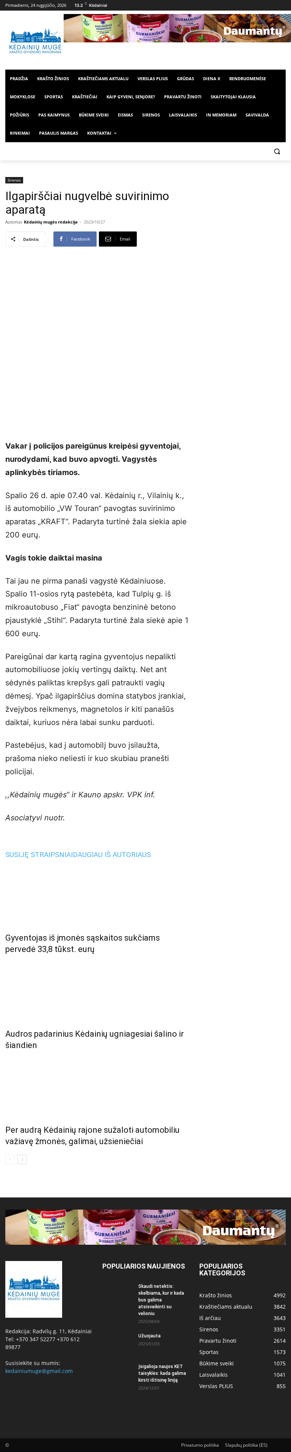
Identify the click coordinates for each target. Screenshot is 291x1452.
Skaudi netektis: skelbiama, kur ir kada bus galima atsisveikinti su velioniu (161, 1300)
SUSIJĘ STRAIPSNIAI (39, 854)
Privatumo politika (200, 1445)
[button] (277, 151)
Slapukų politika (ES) (246, 1445)
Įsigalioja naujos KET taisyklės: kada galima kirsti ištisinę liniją (162, 1373)
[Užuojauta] (117, 1343)
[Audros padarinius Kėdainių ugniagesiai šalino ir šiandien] (97, 989)
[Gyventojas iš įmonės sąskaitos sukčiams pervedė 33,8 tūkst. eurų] (97, 893)
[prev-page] (10, 1159)
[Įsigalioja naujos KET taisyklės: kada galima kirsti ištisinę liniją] (117, 1373)
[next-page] (22, 1159)
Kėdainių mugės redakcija (51, 222)
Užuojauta (149, 1336)
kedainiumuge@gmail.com (39, 1370)
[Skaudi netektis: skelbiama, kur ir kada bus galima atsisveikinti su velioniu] (117, 1293)
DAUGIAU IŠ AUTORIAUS (112, 854)
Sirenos (14, 180)
